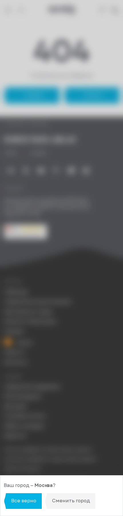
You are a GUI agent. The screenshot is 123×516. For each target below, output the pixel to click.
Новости (14, 352)
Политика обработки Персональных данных (48, 449)
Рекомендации (22, 396)
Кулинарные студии (28, 312)
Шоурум (14, 331)
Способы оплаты (25, 416)
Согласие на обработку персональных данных (50, 459)
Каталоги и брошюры (30, 321)
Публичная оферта (22, 468)
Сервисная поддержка (32, 387)
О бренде (16, 292)
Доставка (15, 406)
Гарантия (15, 436)
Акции (24, 342)
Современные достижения (37, 302)
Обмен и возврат (24, 426)
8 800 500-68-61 (40, 139)
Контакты (15, 362)
